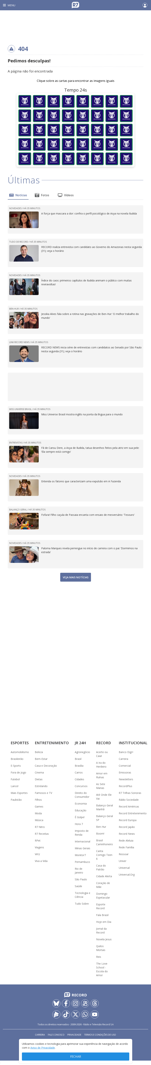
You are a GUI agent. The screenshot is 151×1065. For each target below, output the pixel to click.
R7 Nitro (40, 827)
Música (39, 820)
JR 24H (80, 742)
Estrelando (41, 786)
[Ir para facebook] (66, 1003)
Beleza (39, 752)
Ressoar (124, 854)
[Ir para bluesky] (56, 1003)
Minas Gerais (82, 848)
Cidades (79, 779)
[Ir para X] (75, 1014)
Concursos (81, 786)
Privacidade (74, 1034)
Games (39, 806)
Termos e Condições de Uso (100, 1034)
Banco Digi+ (126, 752)
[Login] (145, 5)
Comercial (125, 765)
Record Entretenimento (133, 813)
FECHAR (75, 1057)
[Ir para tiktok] (66, 1014)
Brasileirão (17, 759)
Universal (124, 867)
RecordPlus (125, 786)
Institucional (133, 742)
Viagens (39, 847)
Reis (98, 956)
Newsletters (126, 779)
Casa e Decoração (46, 765)
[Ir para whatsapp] (85, 1014)
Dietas (39, 779)
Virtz (37, 854)
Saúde (78, 886)
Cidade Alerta (104, 876)
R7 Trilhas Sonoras (130, 793)
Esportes (20, 742)
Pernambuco (82, 862)
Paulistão (16, 799)
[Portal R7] (75, 5)
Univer (122, 861)
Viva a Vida (41, 861)
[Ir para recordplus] (56, 1014)
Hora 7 (79, 824)
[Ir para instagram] (75, 1003)
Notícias (21, 195)
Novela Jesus (104, 939)
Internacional (82, 841)
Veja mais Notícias (75, 577)
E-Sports (16, 765)
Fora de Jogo (18, 772)
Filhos (38, 799)
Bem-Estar (41, 759)
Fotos (45, 195)
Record (103, 742)
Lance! (14, 786)
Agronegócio (82, 752)
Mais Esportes (19, 793)
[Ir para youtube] (95, 1014)
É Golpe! (80, 817)
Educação (80, 810)
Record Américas (129, 806)
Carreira (123, 759)
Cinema (39, 772)
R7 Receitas (42, 833)
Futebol (15, 779)
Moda (38, 813)
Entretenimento (52, 742)
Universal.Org (127, 874)
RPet (38, 840)
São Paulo (81, 879)
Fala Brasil (102, 915)
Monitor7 (80, 855)
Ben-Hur (101, 826)
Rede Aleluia (126, 840)
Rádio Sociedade (129, 799)
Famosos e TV (43, 793)
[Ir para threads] (95, 1003)
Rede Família (126, 847)
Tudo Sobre (82, 903)
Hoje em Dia (103, 922)
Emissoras (125, 772)
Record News (127, 833)
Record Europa (127, 820)
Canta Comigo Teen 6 (104, 854)
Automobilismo (20, 752)
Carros (79, 772)
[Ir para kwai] (85, 1003)
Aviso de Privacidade (42, 1047)
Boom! (100, 833)
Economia (81, 803)
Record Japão (127, 827)
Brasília (79, 765)
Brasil (78, 759)
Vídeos (69, 195)
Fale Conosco (56, 1034)
